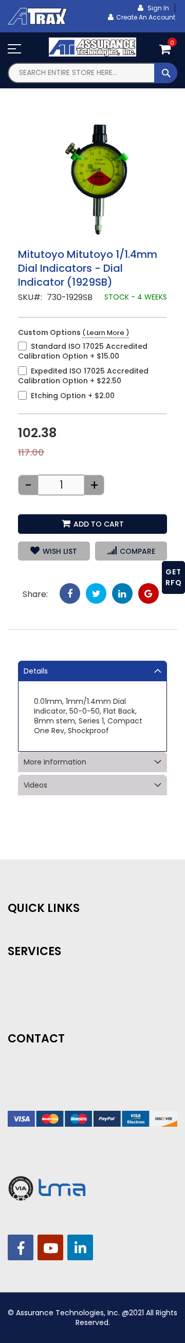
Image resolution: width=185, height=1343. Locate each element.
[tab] (92, 671)
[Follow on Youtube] (50, 1247)
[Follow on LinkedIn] (80, 1247)
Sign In (157, 8)
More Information (55, 762)
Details (36, 671)
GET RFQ (173, 577)
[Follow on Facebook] (20, 1247)
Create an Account (145, 17)
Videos (35, 785)
